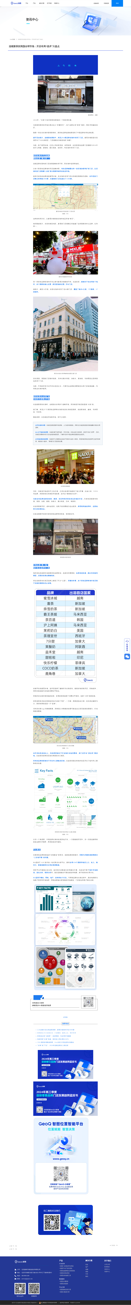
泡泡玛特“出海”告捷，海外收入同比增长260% (53, 1039)
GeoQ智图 (12, 39)
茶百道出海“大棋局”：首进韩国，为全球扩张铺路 (54, 1036)
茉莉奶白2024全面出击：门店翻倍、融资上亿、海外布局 (56, 1033)
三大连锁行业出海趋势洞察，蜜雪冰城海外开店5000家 (56, 1030)
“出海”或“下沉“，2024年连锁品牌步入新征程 (52, 1045)
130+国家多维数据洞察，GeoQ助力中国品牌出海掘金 (55, 1042)
